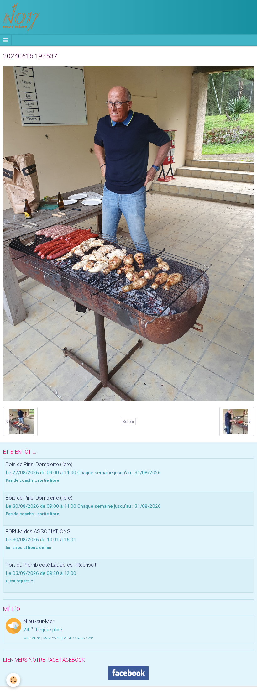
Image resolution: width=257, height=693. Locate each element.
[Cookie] (13, 680)
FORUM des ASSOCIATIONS (38, 531)
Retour (128, 421)
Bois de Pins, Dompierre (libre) (39, 464)
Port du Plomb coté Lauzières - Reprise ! (51, 565)
